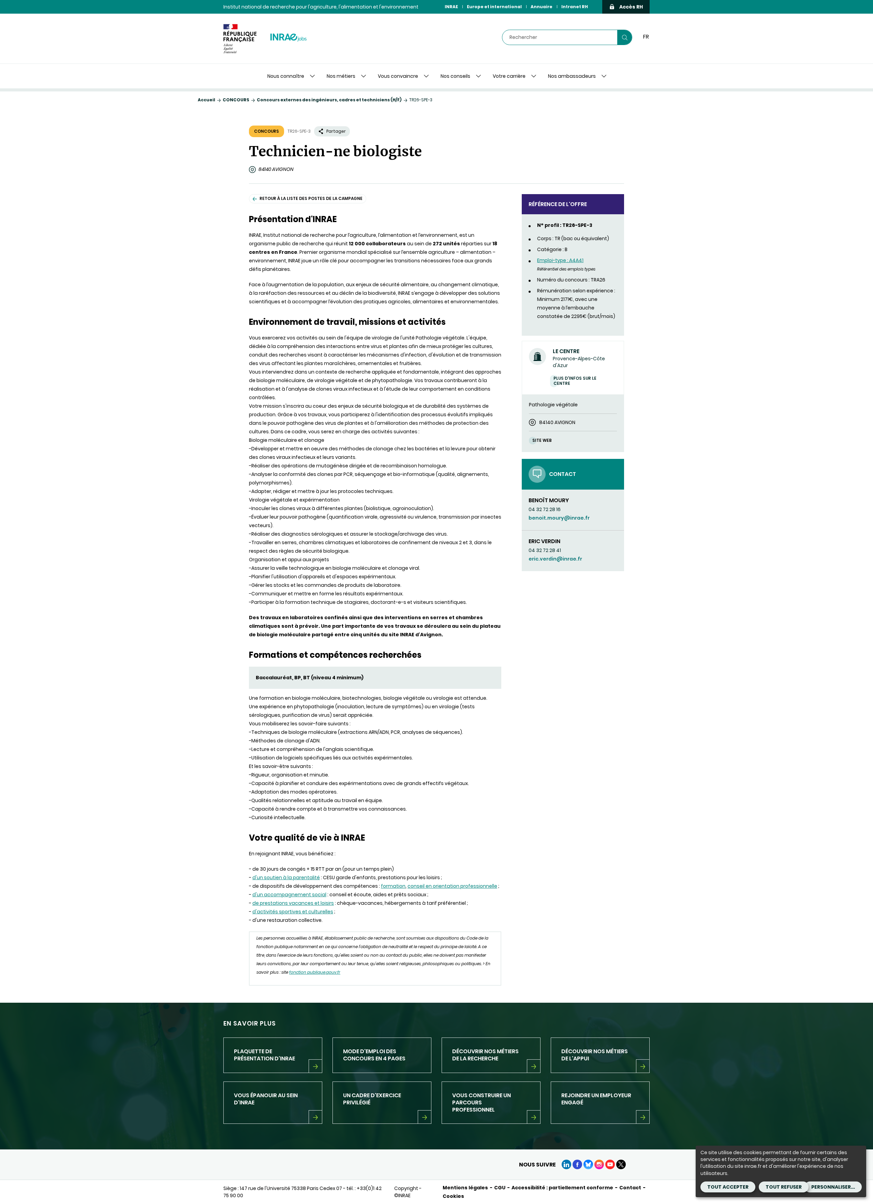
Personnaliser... (833, 1187)
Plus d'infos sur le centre (574, 380)
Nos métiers (341, 76)
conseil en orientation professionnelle (452, 886)
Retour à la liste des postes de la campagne (311, 198)
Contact (630, 1187)
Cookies (453, 1196)
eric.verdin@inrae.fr (555, 558)
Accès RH (631, 6)
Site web (542, 440)
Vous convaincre (398, 76)
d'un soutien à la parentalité (286, 877)
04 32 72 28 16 (545, 509)
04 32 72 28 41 (545, 550)
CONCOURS (236, 100)
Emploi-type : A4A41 (560, 260)
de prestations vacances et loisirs (293, 903)
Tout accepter (728, 1187)
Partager (336, 131)
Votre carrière (509, 76)
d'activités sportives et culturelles (292, 911)
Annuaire (541, 7)
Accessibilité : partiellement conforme (562, 1187)
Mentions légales (465, 1187)
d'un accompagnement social (289, 894)
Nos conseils (455, 76)
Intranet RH (574, 7)
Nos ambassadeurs (572, 76)
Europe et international (494, 7)
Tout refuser (784, 1187)
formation (393, 886)
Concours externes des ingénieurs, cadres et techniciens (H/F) (329, 100)
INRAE (451, 7)
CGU (499, 1187)
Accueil (206, 100)
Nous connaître (285, 76)
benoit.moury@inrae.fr (559, 517)
